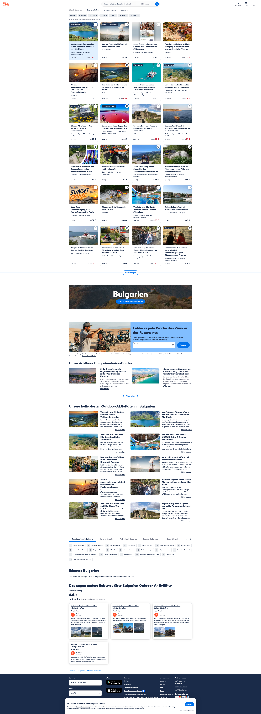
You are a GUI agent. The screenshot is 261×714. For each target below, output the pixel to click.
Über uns (163, 681)
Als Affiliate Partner (181, 690)
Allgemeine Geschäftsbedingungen (135, 694)
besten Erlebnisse (121, 576)
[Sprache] (246, 2)
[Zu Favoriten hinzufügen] (95, 24)
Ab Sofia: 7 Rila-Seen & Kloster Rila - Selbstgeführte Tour (84, 607)
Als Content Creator (181, 687)
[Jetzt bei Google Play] (114, 682)
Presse (162, 691)
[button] (83, 41)
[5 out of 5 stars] (89, 611)
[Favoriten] (238, 2)
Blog (161, 687)
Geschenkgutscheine (166, 694)
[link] (83, 41)
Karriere (162, 684)
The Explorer (164, 697)
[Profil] (254, 2)
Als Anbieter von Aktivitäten (180, 682)
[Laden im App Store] (114, 690)
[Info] (100, 19)
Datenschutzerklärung (131, 687)
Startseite (72, 671)
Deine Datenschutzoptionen (133, 691)
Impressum (127, 684)
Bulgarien (98, 576)
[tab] (82, 539)
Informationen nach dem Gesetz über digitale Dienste (141, 697)
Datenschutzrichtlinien (89, 356)
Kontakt (126, 681)
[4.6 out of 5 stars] (75, 599)
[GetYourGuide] (6, 4)
